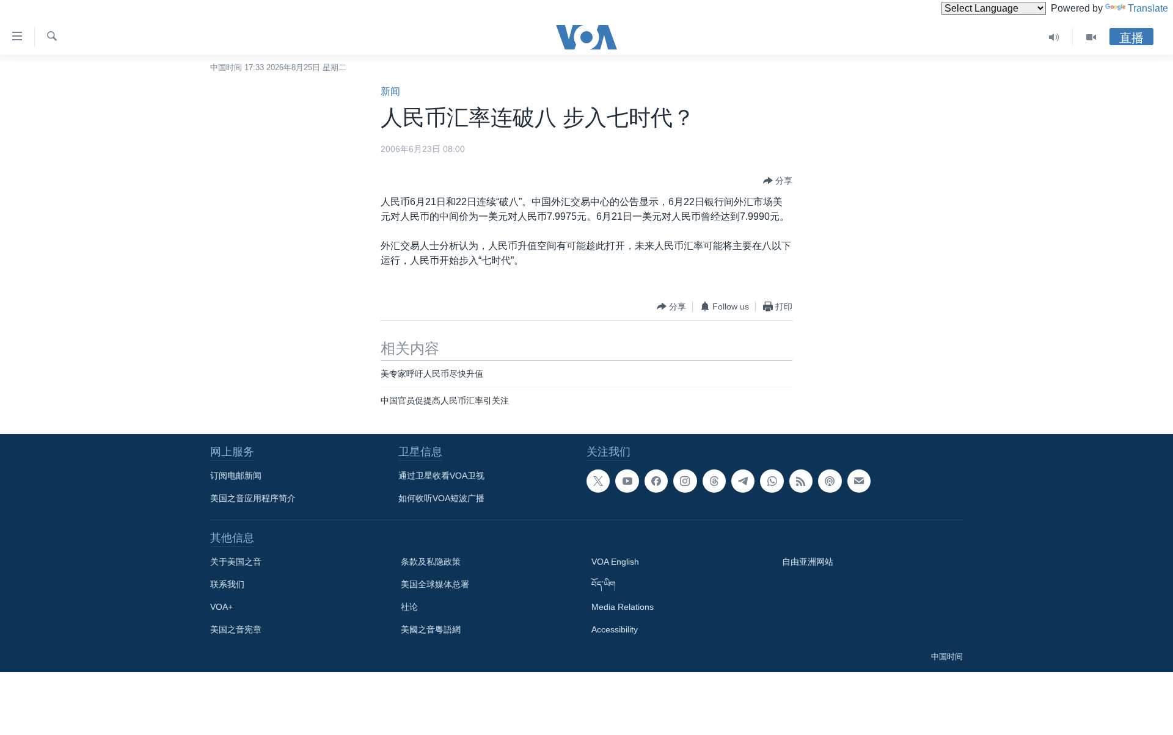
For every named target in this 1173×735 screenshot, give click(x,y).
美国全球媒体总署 (435, 584)
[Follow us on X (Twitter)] (598, 481)
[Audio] (1054, 37)
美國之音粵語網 (431, 629)
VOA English (615, 562)
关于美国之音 (235, 562)
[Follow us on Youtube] (626, 481)
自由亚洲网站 (807, 562)
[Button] (777, 180)
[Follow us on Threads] (714, 481)
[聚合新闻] (801, 481)
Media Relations (622, 607)
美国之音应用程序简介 (253, 498)
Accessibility (614, 629)
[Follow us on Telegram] (743, 481)
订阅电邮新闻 (235, 475)
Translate (1148, 8)
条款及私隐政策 (431, 562)
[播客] (829, 481)
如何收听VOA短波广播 (441, 498)
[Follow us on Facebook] (656, 481)
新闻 (390, 91)
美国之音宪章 (235, 629)
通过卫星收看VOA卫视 (441, 475)
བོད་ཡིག (603, 584)
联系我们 (227, 584)
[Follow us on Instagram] (684, 481)
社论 (409, 607)
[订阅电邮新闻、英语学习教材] (859, 481)
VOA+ (221, 607)
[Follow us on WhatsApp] (771, 481)
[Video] (1091, 37)
